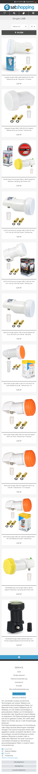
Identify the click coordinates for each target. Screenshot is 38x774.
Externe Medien (10, 751)
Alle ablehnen (19, 766)
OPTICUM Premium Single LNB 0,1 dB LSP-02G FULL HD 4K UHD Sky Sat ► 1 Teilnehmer (19, 231)
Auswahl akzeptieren (19, 770)
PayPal (7, 753)
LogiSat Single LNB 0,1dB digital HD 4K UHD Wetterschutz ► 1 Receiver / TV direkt (19, 78)
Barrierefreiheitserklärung (19, 689)
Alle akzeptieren (19, 762)
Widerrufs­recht (19, 675)
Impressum (19, 682)
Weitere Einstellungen (10, 758)
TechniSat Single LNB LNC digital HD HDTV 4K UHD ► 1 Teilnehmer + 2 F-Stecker (19, 486)
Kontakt (19, 686)
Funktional (9, 756)
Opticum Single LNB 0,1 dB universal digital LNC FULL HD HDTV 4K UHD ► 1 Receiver (19, 333)
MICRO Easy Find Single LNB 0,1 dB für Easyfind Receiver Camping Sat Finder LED (19, 180)
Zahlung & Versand (19, 698)
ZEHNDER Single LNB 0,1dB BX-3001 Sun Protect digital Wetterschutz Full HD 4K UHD (19, 640)
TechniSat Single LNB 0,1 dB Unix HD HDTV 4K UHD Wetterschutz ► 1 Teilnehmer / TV (19, 384)
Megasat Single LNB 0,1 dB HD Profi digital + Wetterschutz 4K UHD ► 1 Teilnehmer (19, 129)
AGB (19, 672)
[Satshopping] (19, 7)
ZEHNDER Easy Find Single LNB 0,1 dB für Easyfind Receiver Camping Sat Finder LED (19, 589)
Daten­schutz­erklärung (19, 679)
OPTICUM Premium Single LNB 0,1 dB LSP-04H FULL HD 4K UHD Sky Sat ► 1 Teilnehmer (19, 282)
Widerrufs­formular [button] (19, 694)
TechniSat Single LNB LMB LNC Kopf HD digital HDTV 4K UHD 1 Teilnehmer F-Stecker (19, 435)
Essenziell (8, 749)
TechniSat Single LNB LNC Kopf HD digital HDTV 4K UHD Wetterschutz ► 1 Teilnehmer (19, 538)
